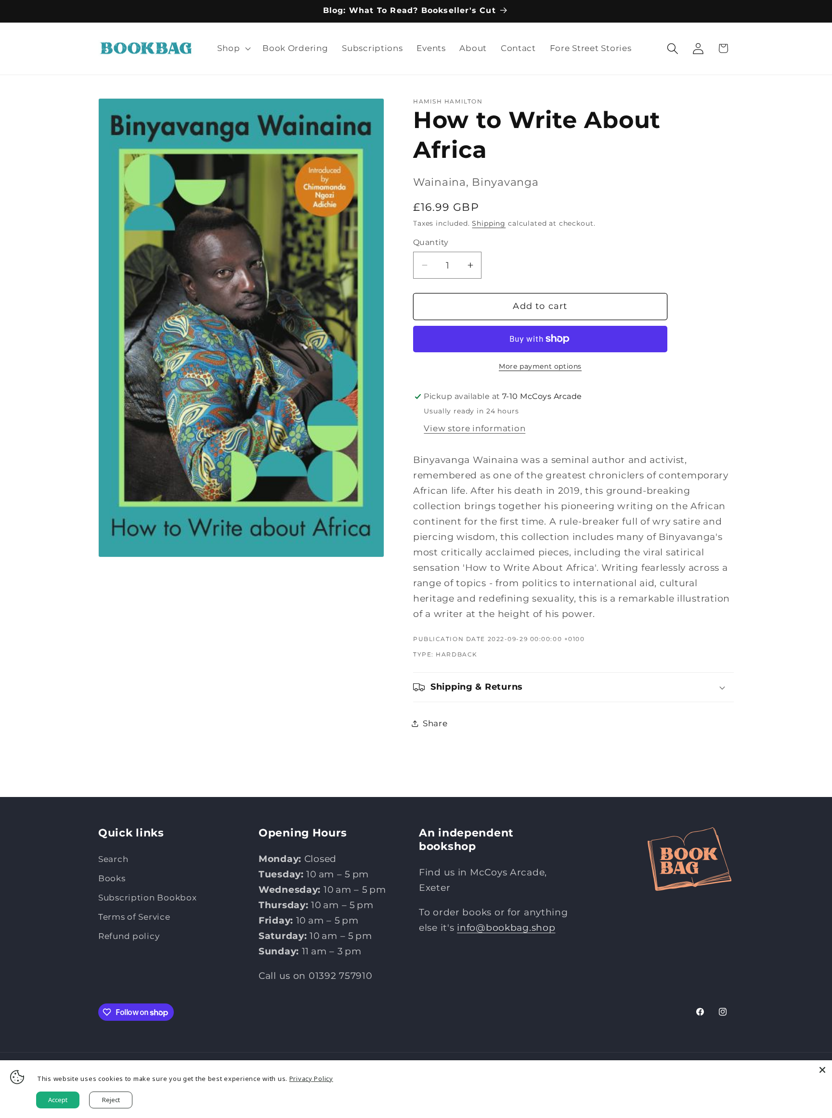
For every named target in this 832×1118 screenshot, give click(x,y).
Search (113, 859)
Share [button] (435, 723)
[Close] (822, 1070)
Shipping (489, 223)
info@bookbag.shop (506, 927)
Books (112, 878)
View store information (474, 428)
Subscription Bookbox (147, 897)
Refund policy (128, 936)
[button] (233, 49)
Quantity (431, 242)
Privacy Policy (311, 1078)
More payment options (540, 366)
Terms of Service (134, 917)
